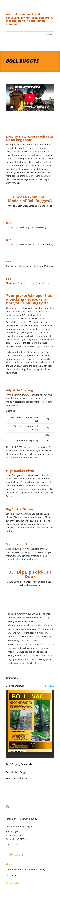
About (9, 864)
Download (49, 686)
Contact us (16, 854)
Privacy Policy (12, 883)
